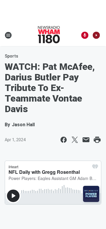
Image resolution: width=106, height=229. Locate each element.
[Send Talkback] (84, 35)
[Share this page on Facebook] (63, 140)
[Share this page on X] (75, 140)
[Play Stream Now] (96, 35)
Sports (11, 56)
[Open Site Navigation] (8, 35)
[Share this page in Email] (86, 140)
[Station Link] (49, 35)
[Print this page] (97, 140)
